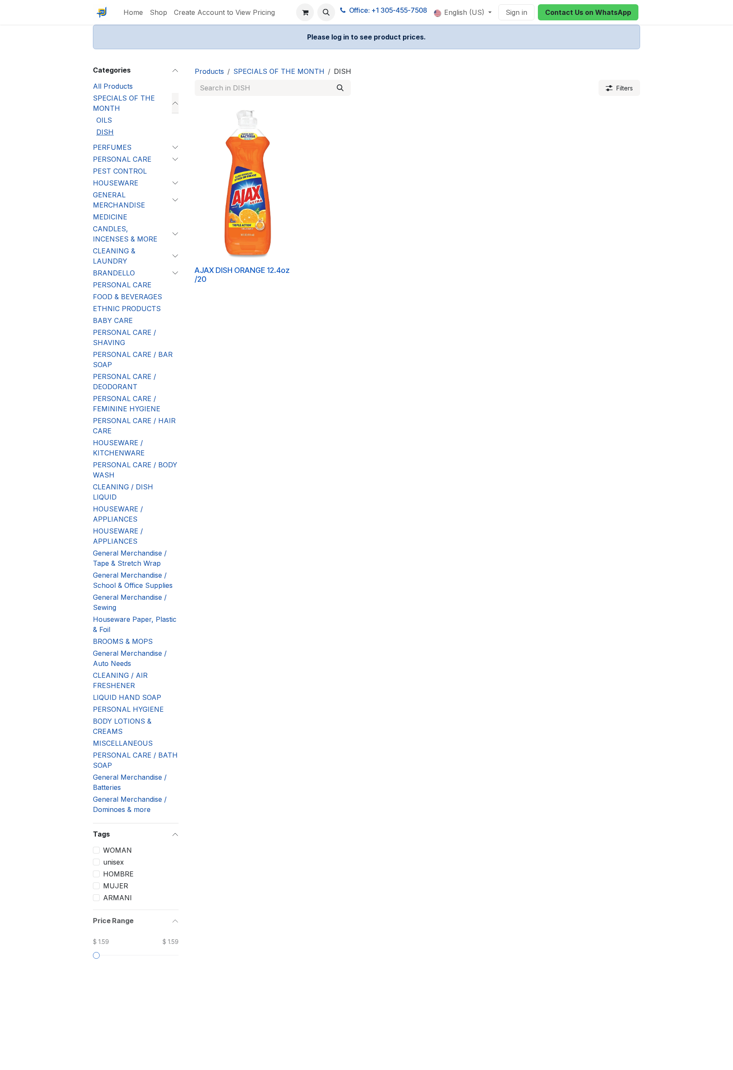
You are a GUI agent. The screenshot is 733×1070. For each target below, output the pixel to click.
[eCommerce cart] (305, 12)
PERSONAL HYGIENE (128, 709)
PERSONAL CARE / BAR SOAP (133, 359)
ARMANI (117, 897)
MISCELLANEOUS (123, 743)
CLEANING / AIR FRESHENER (120, 680)
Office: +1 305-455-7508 (388, 10)
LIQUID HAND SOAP (127, 697)
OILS (104, 120)
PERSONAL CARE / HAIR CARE (134, 425)
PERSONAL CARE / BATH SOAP (135, 760)
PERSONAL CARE (122, 159)
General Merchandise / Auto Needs (130, 658)
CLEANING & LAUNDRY (114, 256)
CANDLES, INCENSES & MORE (125, 234)
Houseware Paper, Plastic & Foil (134, 624)
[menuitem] (133, 12)
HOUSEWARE (115, 183)
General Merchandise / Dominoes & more (130, 804)
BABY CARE (113, 320)
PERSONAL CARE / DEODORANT (124, 381)
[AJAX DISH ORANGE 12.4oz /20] (248, 182)
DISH (105, 132)
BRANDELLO (114, 273)
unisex (113, 862)
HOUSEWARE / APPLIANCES (118, 514)
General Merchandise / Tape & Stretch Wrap (130, 558)
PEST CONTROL (120, 171)
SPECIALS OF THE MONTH (124, 103)
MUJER (115, 886)
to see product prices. (366, 37)
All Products (113, 86)
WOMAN (117, 850)
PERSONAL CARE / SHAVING (124, 337)
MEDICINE (110, 217)
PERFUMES (112, 147)
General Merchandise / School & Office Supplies (133, 580)
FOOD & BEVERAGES (127, 296)
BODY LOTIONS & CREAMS (122, 726)
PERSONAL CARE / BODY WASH (135, 470)
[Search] (340, 88)
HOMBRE (118, 874)
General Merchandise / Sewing (130, 602)
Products (209, 71)
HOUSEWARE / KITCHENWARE (119, 447)
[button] (326, 12)
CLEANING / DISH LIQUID (123, 492)
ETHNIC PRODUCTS (127, 308)
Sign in (516, 12)
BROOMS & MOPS (123, 641)
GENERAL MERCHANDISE (119, 200)
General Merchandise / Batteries (130, 782)
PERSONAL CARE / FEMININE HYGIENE (126, 403)
